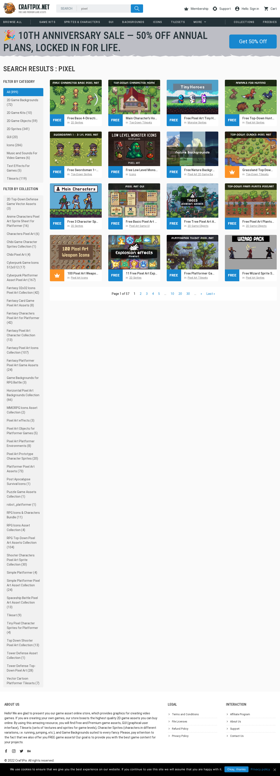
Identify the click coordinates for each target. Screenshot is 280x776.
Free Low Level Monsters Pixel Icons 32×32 (142, 170)
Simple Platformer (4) (22, 572)
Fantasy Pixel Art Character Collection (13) (21, 335)
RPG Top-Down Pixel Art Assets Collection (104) (22, 542)
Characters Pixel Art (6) (23, 234)
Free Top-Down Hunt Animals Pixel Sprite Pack (258, 118)
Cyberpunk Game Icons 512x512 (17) (23, 265)
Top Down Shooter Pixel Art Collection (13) (23, 643)
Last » (210, 293)
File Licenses (179, 721)
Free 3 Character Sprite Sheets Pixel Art (83, 221)
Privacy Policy (180, 736)
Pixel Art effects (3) (20, 420)
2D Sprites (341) (18, 129)
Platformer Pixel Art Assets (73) (21, 469)
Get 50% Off (253, 41)
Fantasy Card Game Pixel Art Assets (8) (20, 303)
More (198, 22)
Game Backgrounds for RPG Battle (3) (23, 380)
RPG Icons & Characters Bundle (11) (23, 515)
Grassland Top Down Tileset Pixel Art (258, 170)
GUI (111, 22)
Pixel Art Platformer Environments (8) (21, 443)
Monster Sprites (197, 122)
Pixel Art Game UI (139, 225)
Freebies (270, 22)
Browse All (12, 22)
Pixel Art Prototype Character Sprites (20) (22, 456)
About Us (235, 721)
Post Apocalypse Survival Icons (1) (18, 481)
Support (225, 8)
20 (180, 293)
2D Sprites (77, 122)
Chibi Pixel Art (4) (18, 254)
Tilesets (178, 22)
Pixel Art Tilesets (198, 277)
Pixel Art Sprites (255, 122)
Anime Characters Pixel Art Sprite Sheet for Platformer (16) (23, 221)
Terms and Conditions (185, 714)
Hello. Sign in (250, 8)
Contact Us (237, 736)
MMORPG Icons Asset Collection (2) (22, 410)
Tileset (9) (14, 615)
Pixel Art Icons (79, 277)
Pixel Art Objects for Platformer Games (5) (22, 431)
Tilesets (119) (17, 178)
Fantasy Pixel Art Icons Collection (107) (22, 350)
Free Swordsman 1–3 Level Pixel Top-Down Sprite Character (83, 170)
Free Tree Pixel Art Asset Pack (200, 221)
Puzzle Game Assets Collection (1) (21, 494)
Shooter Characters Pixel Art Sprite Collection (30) (21, 560)
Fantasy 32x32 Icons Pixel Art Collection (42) (23, 290)
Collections (244, 22)
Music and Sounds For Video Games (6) (22, 155)
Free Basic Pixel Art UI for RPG (142, 221)
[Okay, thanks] (274, 769)
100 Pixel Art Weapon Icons (83, 273)
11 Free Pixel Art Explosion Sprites (142, 273)
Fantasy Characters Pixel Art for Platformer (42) (23, 318)
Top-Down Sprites (81, 174)
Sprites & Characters (82, 22)
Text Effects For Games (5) (18, 168)
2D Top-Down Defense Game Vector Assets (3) (22, 204)
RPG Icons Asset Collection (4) (18, 528)
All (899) (12, 92)
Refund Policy (180, 728)
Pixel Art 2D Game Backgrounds (207, 174)
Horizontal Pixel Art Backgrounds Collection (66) (23, 395)
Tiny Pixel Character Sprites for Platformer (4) (22, 627)
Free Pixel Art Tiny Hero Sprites (200, 118)
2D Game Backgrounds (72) (22, 102)
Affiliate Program (240, 714)
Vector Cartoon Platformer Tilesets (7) (23, 681)
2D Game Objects (198, 225)
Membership (199, 8)
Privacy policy (260, 769)
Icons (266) (14, 145)
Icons (157, 22)
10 (172, 293)
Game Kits (47, 22)
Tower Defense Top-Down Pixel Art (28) (21, 668)
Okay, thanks (236, 769)
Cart (273, 8)
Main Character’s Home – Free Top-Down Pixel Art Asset (142, 118)
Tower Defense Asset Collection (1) (22, 655)
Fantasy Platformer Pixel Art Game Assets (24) (22, 365)
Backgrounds (133, 22)
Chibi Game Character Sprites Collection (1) (22, 244)
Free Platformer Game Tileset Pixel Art (200, 273)
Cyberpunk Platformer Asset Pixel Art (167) (22, 278)
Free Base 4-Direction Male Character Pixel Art (83, 118)
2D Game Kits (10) (19, 113)
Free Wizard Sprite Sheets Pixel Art (258, 273)
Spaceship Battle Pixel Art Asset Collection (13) (22, 602)
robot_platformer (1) (21, 504)
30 (188, 293)
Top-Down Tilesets (140, 122)
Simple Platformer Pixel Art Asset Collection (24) (23, 585)
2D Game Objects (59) (22, 121)
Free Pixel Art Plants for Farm (258, 221)
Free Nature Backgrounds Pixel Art (200, 170)
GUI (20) (12, 137)
